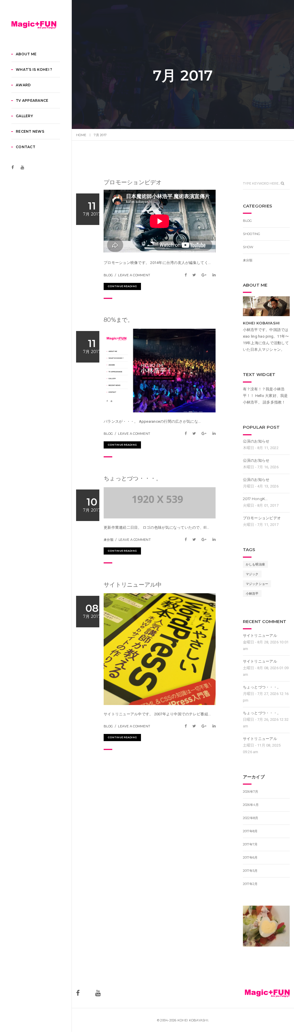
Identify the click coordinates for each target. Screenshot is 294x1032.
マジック (252, 574)
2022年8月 (250, 818)
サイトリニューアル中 (133, 584)
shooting (251, 234)
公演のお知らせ (256, 441)
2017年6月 (250, 857)
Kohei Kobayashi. (193, 1020)
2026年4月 (251, 805)
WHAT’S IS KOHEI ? (34, 69)
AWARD (23, 85)
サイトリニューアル (260, 635)
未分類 (108, 540)
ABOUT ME (26, 54)
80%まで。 (119, 319)
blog (108, 275)
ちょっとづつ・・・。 (133, 478)
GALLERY (24, 116)
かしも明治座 (255, 564)
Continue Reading (122, 286)
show (248, 247)
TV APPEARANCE (32, 100)
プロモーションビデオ (133, 182)
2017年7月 (250, 844)
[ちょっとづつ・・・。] (187, 539)
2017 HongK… (255, 498)
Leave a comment (134, 275)
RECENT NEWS (30, 131)
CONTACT (25, 147)
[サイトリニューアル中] (187, 726)
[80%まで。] (187, 433)
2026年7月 (250, 792)
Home (81, 135)
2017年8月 (250, 831)
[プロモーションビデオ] (187, 275)
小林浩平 (252, 594)
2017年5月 (250, 871)
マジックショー (257, 584)
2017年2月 (250, 884)
